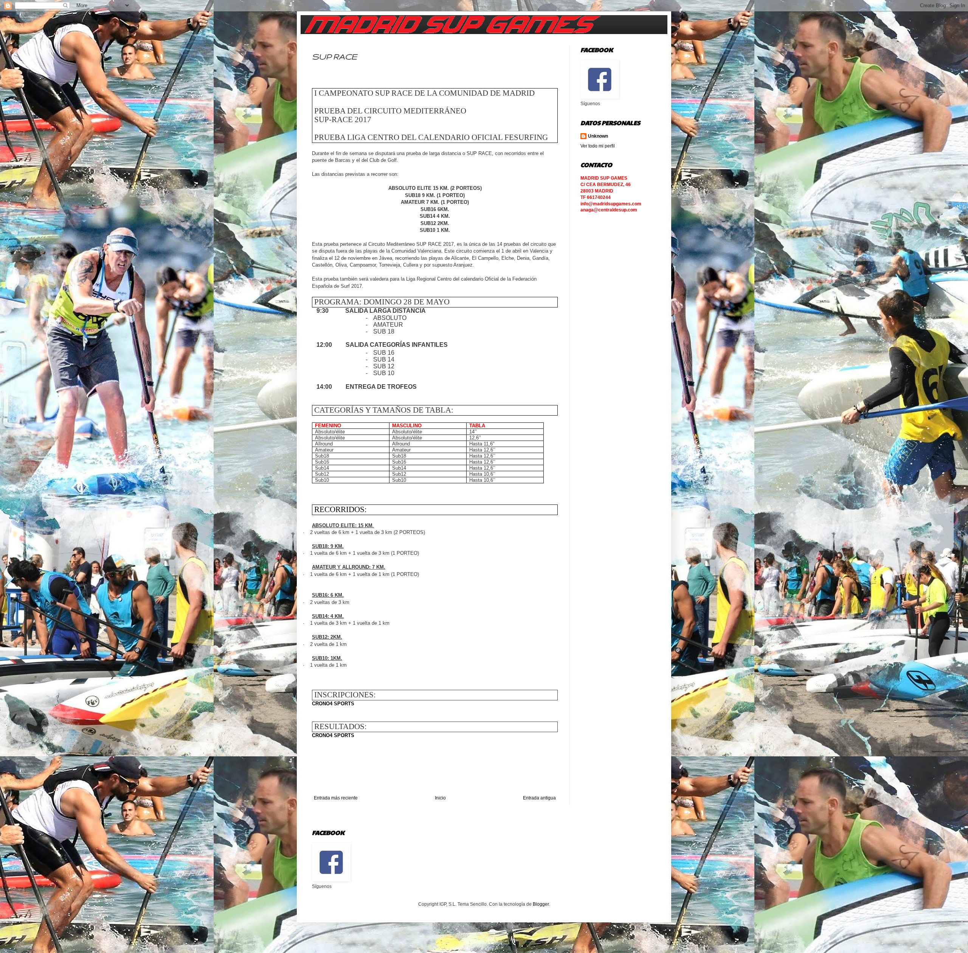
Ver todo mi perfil (597, 146)
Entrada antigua (539, 798)
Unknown (598, 136)
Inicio (440, 798)
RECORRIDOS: (340, 509)
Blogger (541, 904)
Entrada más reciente (336, 798)
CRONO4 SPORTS (333, 703)
